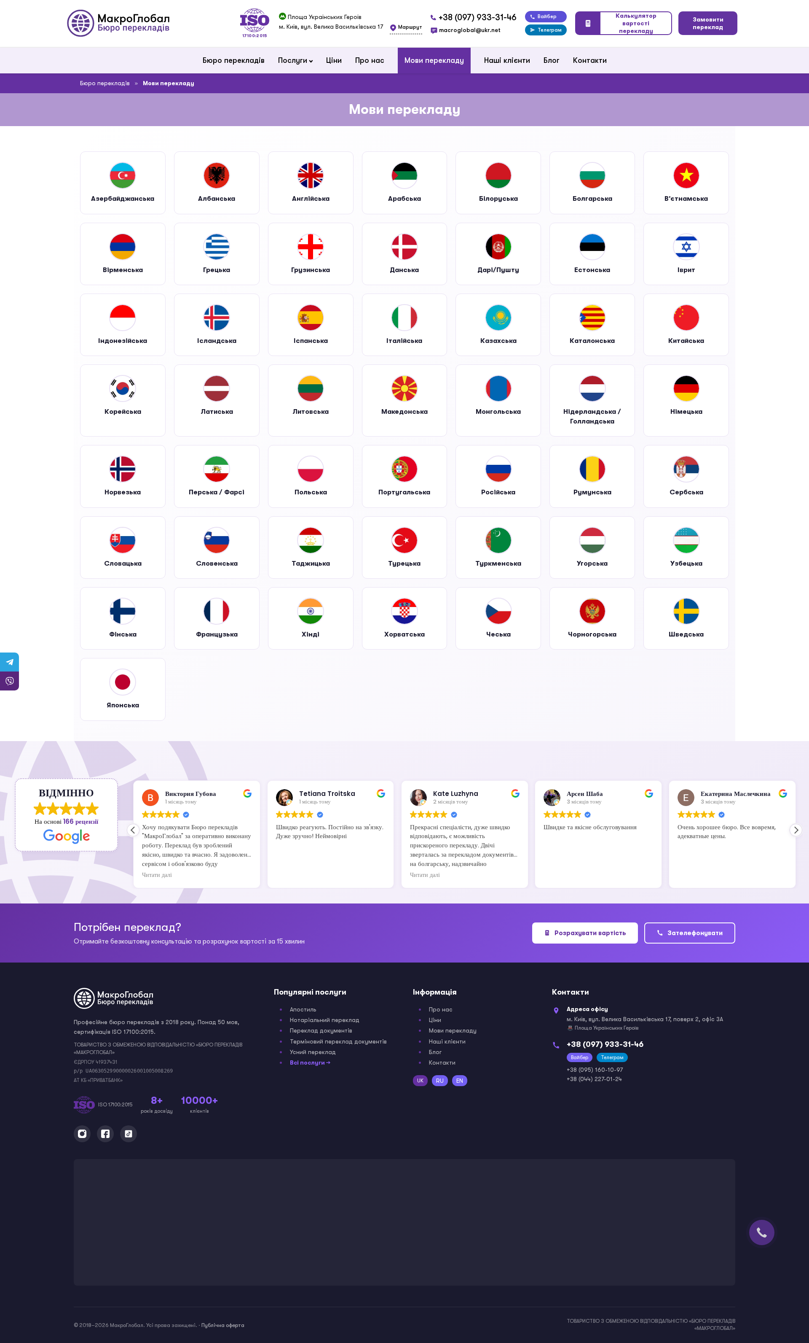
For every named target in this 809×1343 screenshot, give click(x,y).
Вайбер (547, 16)
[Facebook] (105, 1133)
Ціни (334, 60)
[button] (796, 830)
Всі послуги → (310, 1062)
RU (440, 1080)
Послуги (292, 60)
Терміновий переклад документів (338, 1041)
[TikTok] (128, 1133)
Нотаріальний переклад (324, 1020)
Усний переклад (313, 1052)
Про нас (369, 60)
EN (459, 1080)
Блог (552, 60)
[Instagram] (82, 1133)
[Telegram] (9, 662)
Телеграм (550, 30)
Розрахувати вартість (590, 933)
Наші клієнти (507, 60)
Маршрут (410, 27)
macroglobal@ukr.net (470, 30)
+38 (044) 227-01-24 (594, 1079)
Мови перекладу (434, 60)
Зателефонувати (695, 933)
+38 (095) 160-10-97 (595, 1069)
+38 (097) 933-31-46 (478, 17)
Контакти (590, 60)
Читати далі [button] (157, 875)
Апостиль (303, 1009)
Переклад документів (321, 1030)
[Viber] (9, 681)
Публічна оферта (222, 1325)
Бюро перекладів (234, 60)
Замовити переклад (708, 23)
